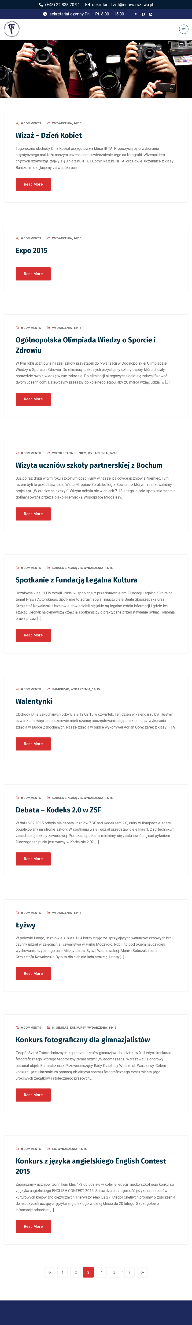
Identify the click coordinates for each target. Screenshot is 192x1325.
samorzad (60, 689)
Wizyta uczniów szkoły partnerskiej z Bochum (89, 465)
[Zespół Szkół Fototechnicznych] (12, 29)
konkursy (78, 1027)
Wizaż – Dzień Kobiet (49, 135)
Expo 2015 (31, 250)
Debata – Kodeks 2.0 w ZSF (58, 810)
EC (54, 1149)
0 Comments (31, 123)
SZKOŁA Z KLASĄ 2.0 (67, 568)
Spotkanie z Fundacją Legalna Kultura (76, 580)
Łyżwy (26, 925)
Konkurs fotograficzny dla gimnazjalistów (83, 1040)
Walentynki (34, 701)
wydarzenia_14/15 (66, 123)
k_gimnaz (60, 1027)
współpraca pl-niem (69, 453)
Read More (33, 184)
